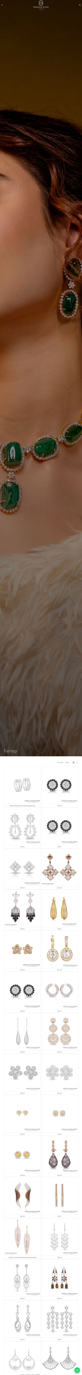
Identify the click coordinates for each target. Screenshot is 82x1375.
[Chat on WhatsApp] (77, 1370)
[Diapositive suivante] (38, 949)
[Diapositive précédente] (7, 949)
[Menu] (2, 5)
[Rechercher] (80, 5)
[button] (68, 762)
